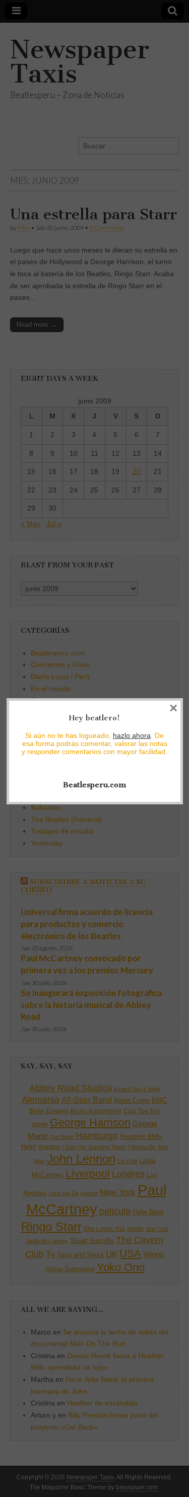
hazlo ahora (132, 735)
